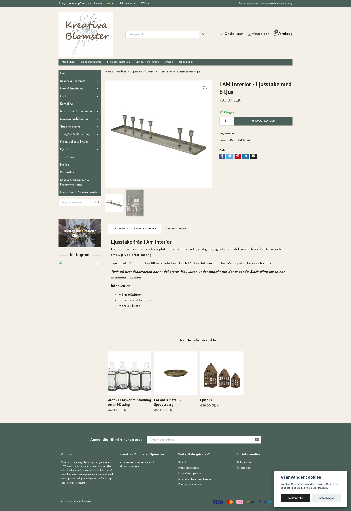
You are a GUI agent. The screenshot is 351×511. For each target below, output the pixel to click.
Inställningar (326, 498)
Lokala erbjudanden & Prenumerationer (74, 182)
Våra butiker (68, 62)
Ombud (169, 62)
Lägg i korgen (265, 121)
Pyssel (64, 149)
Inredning (121, 71)
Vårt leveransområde (147, 62)
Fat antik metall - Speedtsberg (167, 402)
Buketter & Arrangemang (76, 111)
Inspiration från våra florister (79, 192)
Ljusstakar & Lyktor (142, 71)
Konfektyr (66, 103)
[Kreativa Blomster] (85, 34)
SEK (143, 3)
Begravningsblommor (74, 119)
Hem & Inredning (71, 88)
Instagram (245, 468)
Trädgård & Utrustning (75, 134)
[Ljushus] (222, 373)
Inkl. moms (126, 3)
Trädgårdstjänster (91, 62)
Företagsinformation (190, 484)
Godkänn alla (295, 498)
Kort (63, 96)
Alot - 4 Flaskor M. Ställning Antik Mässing (129, 402)
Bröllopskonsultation (118, 62)
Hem (63, 73)
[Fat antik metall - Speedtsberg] (175, 373)
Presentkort (68, 172)
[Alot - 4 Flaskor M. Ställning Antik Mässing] (129, 373)
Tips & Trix (67, 157)
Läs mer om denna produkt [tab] (134, 229)
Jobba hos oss (187, 62)
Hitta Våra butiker (188, 468)
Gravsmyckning (70, 126)
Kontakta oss (186, 462)
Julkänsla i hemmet (72, 81)
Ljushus (206, 400)
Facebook (245, 462)
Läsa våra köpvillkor (189, 473)
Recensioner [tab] (176, 229)
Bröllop (64, 164)
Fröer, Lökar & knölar (74, 142)
